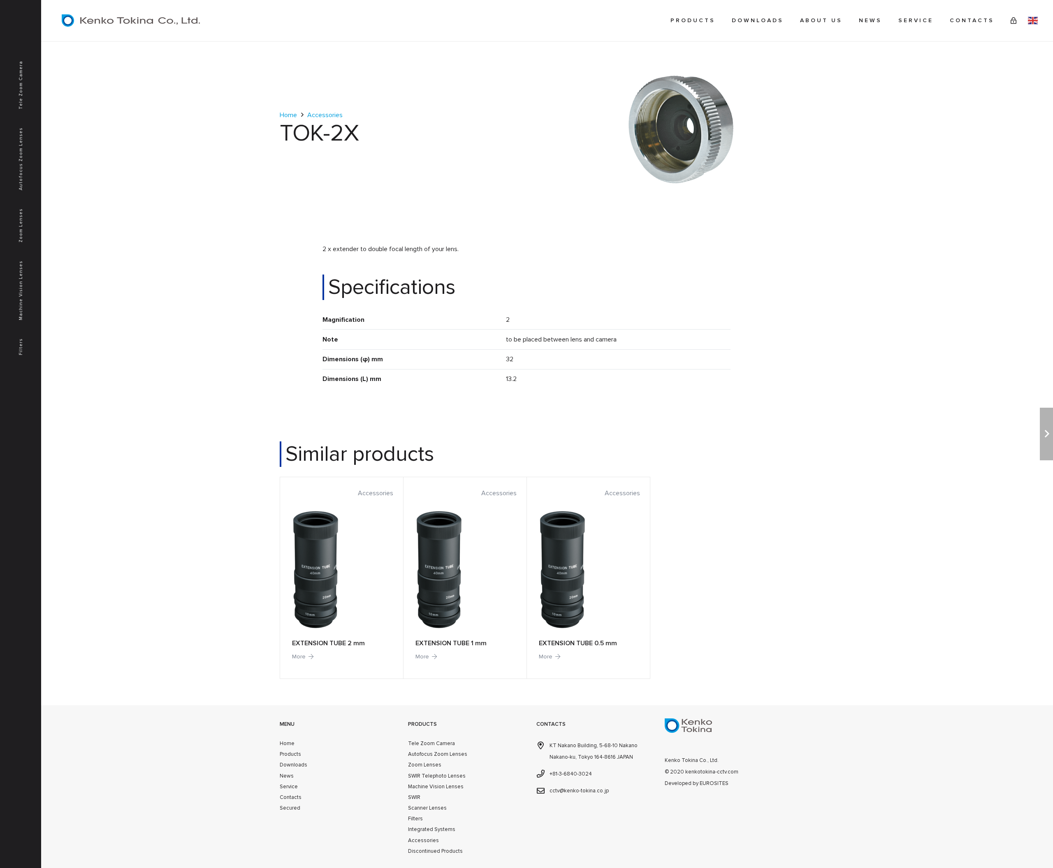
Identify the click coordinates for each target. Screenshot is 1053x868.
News (287, 776)
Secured (290, 808)
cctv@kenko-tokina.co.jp (579, 790)
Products (290, 754)
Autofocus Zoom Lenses (437, 754)
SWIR (414, 797)
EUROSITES (714, 783)
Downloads (293, 765)
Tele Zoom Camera (431, 743)
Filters (415, 818)
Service (289, 786)
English (1033, 20)
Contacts (291, 797)
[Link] (1013, 20)
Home (288, 115)
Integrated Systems (431, 829)
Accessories (325, 115)
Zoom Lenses (424, 765)
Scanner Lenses (427, 808)
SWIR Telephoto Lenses (437, 776)
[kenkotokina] (131, 20)
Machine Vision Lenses (436, 786)
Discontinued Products (435, 851)
